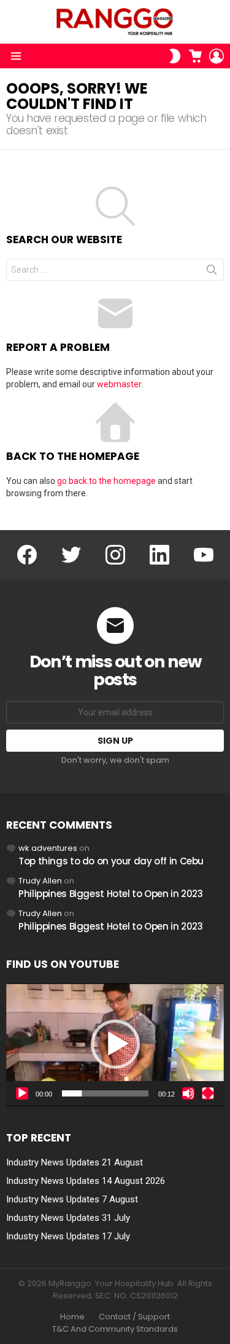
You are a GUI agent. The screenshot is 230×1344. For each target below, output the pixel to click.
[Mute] (188, 1093)
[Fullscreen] (208, 1093)
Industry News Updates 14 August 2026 (85, 1180)
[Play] (22, 1093)
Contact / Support (134, 1317)
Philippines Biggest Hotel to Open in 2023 (110, 893)
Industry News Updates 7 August (72, 1199)
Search (211, 272)
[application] (115, 1044)
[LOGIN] (216, 56)
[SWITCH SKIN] (174, 56)
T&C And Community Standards (115, 1329)
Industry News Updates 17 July (68, 1236)
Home (72, 1317)
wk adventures (47, 848)
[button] (115, 1044)
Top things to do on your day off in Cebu (111, 861)
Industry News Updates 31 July (68, 1217)
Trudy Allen (40, 881)
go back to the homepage (106, 481)
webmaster (119, 384)
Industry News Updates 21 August (74, 1162)
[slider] (105, 1093)
